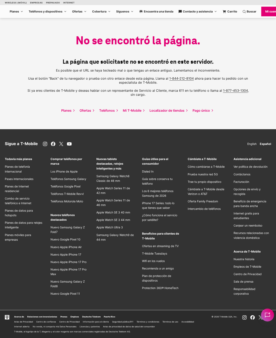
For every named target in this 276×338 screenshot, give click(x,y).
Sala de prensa (243, 281)
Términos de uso (170, 321)
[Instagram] (45, 143)
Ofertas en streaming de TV (160, 246)
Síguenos (122, 11)
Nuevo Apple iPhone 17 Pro (68, 262)
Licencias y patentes (90, 326)
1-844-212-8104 (181, 78)
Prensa (63, 316)
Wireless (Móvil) (16, 2)
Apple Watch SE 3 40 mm (113, 212)
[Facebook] (53, 143)
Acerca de (19, 316)
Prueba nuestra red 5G (203, 174)
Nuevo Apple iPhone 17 (66, 254)
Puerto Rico (109, 316)
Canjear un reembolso (248, 225)
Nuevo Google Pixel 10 (65, 239)
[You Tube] (69, 143)
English (252, 144)
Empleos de (247, 266)
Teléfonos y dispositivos (45, 11)
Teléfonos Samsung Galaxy (68, 179)
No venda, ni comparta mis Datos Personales (54, 326)
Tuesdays (154, 253)
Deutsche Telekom (91, 316)
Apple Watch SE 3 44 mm (113, 220)
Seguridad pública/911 (122, 321)
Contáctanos (242, 174)
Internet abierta (21, 326)
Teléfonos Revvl (67, 194)
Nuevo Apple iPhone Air (66, 247)
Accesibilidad (187, 321)
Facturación (241, 181)
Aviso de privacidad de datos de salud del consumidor (129, 326)
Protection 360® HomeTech (160, 288)
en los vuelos (153, 261)
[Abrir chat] (267, 315)
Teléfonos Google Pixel (66, 186)
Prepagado (53, 2)
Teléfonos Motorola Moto (67, 201)
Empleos (75, 316)
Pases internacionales (19, 179)
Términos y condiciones (148, 321)
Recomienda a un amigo (158, 268)
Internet (69, 2)
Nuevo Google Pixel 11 (65, 293)
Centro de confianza (46, 321)
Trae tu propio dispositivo (204, 181)
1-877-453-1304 (235, 90)
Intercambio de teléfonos (204, 208)
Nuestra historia (244, 259)
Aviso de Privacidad (23, 321)
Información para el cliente (96, 321)
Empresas (36, 2)
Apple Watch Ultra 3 (109, 227)
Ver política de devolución (251, 166)
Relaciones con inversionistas (42, 316)
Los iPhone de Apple (64, 171)
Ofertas (77, 11)
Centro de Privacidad (248, 274)
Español (265, 144)
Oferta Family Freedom (203, 201)
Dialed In (148, 171)
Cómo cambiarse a (206, 166)
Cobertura (99, 11)
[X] (61, 143)
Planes (14, 11)
